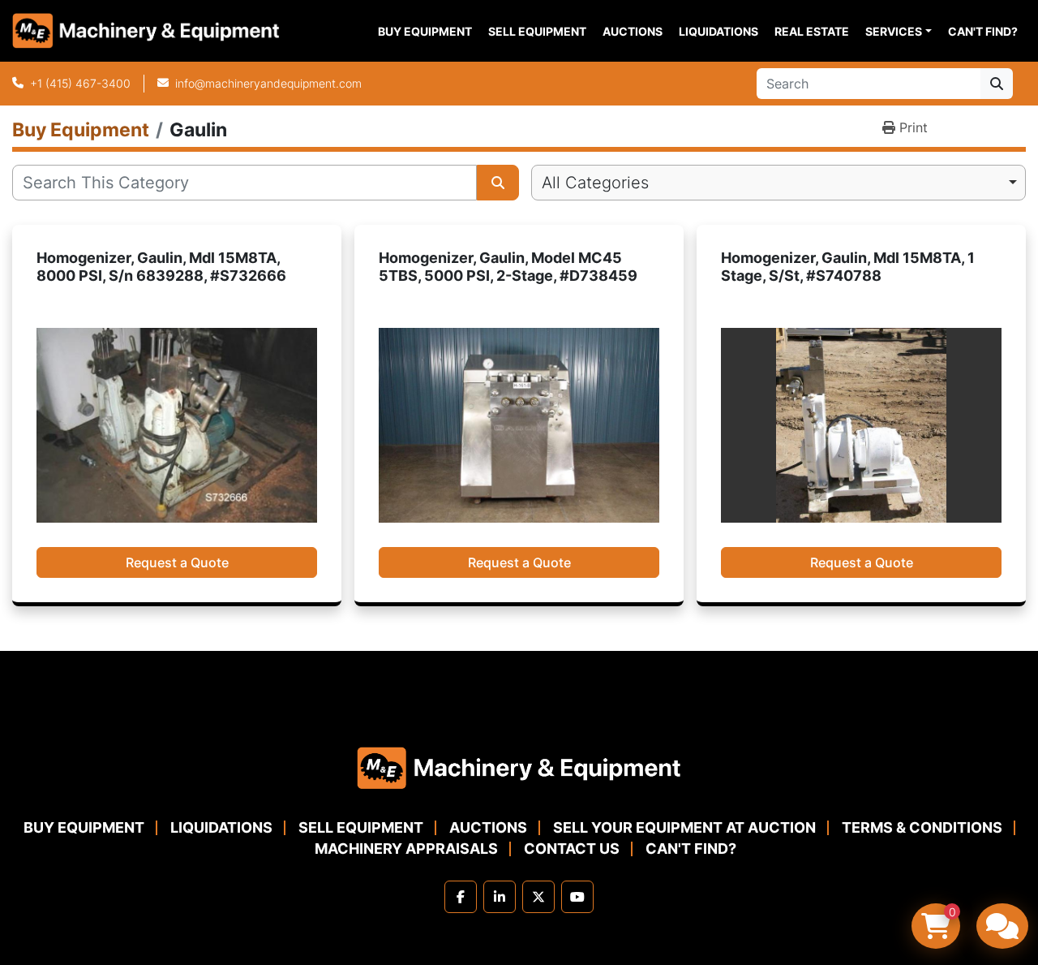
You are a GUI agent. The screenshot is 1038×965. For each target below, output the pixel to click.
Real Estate (811, 31)
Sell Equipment (537, 31)
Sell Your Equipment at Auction (684, 827)
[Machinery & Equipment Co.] (519, 766)
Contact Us (572, 848)
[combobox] (778, 182)
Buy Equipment (425, 31)
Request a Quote (177, 562)
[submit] (996, 83)
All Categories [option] (595, 182)
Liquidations (718, 31)
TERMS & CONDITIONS (922, 827)
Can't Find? (983, 31)
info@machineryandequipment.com (268, 83)
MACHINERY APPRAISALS (406, 848)
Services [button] (893, 31)
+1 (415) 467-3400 (80, 83)
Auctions (633, 31)
